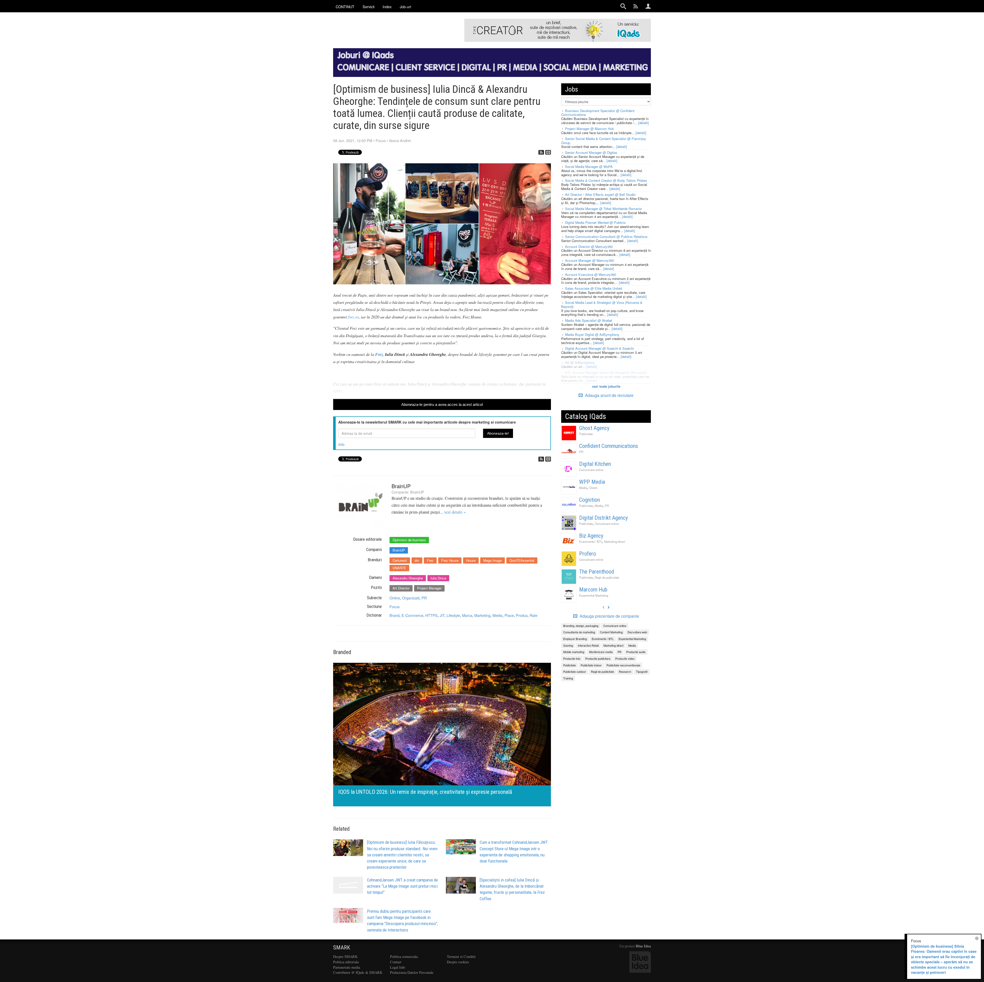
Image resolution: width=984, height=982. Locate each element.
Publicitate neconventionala (623, 665)
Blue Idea (643, 946)
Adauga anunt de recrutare (608, 395)
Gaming (568, 645)
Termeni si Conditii (461, 956)
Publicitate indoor (591, 665)
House (471, 560)
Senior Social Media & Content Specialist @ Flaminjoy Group (603, 140)
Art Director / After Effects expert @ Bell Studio (600, 194)
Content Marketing (611, 632)
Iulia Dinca (438, 578)
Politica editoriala (346, 961)
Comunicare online (591, 470)
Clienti (593, 488)
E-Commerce (412, 615)
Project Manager (429, 588)
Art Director (401, 588)
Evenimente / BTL (590, 541)
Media (498, 615)
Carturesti (400, 560)
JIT (442, 615)
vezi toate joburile (606, 386)
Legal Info (397, 967)
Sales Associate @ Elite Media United (593, 288)
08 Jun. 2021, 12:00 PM (352, 140)
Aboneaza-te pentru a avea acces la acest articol (442, 404)
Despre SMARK (345, 956)
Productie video (624, 658)
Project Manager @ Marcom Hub (589, 128)
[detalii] (643, 122)
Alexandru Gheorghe (408, 578)
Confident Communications (608, 446)
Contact (395, 961)
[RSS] (541, 152)
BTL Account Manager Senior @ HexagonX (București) (606, 372)
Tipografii (642, 671)
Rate (533, 615)
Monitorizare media (601, 652)
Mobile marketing (573, 652)
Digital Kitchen (595, 464)
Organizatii (410, 597)
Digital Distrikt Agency (603, 518)
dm (417, 560)
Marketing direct (614, 541)
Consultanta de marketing (579, 632)
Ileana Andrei (400, 140)
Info (341, 444)
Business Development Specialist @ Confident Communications (597, 112)
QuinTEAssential (521, 560)
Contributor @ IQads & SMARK (357, 972)
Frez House (449, 560)
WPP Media (592, 482)
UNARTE (399, 567)
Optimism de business (409, 539)
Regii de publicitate (607, 577)
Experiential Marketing (593, 595)
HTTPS (431, 615)
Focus (381, 140)
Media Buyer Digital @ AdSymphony (592, 334)
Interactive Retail (588, 645)
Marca (467, 615)
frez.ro (353, 316)
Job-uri (405, 6)
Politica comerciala (404, 956)
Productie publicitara (597, 658)
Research (625, 671)
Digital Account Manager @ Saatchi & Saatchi (599, 348)
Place (509, 615)
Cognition (589, 500)
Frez (379, 354)
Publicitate (586, 434)
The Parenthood (596, 571)
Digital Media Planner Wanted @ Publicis (595, 222)
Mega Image (492, 560)
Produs (522, 615)
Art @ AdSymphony (580, 362)
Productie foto (571, 658)
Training (568, 678)
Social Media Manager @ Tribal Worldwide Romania (603, 208)
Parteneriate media (346, 967)
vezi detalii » (455, 512)
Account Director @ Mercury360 (589, 246)
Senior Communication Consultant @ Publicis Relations (606, 236)
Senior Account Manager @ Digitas (591, 152)
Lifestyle (453, 615)
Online (394, 597)
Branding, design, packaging (580, 626)
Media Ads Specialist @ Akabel (588, 320)
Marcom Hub (593, 589)
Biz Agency (591, 536)
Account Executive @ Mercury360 (590, 274)
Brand (394, 615)
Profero (587, 553)
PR (424, 597)
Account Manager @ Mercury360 (589, 260)
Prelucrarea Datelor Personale (411, 972)
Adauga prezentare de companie (609, 616)
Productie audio (635, 652)
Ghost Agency (594, 428)
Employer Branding (575, 639)
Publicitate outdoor (574, 671)
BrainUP (401, 486)
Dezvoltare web (637, 632)
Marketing (482, 615)
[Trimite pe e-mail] (548, 152)
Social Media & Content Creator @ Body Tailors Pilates (606, 180)
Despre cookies (458, 961)
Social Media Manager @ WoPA (589, 166)
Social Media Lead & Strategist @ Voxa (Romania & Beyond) (601, 304)
